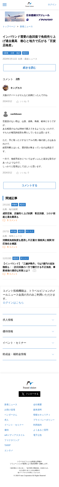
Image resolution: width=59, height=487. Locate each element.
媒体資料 (37, 409)
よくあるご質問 (40, 430)
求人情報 (8, 319)
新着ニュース (26, 26)
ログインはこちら (13, 302)
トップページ (9, 26)
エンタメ (8, 450)
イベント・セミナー (14, 342)
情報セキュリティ (41, 415)
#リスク (29, 231)
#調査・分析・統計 (11, 53)
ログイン (52, 4)
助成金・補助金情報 (14, 354)
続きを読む (29, 67)
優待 (6, 430)
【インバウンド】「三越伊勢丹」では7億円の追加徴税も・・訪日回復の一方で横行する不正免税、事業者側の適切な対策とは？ (29, 267)
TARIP (7, 445)
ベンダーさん (10, 415)
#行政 (13, 231)
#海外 (14, 204)
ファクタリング (11, 440)
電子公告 (37, 435)
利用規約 (37, 425)
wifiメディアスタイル (14, 435)
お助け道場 (9, 409)
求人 (6, 420)
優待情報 (8, 331)
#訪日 (25, 53)
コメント (12, 220)
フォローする (32, 394)
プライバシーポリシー (44, 420)
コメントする (29, 185)
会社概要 (37, 404)
